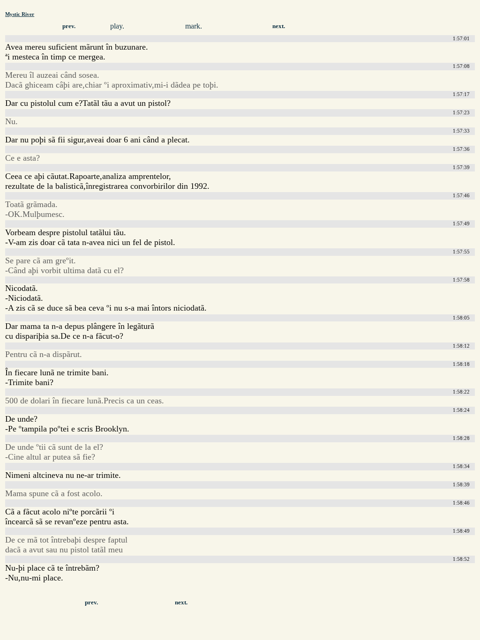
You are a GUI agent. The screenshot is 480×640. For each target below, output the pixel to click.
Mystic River (19, 14)
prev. (68, 26)
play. (117, 26)
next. (278, 26)
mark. (193, 26)
